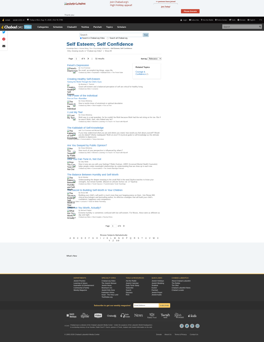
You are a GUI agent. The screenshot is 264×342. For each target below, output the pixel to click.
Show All (108, 51)
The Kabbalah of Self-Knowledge (85, 127)
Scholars (121, 27)
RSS (127, 295)
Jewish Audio (157, 295)
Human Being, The (85, 48)
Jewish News (107, 285)
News (139, 315)
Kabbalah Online (108, 292)
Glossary (129, 292)
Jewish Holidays (158, 281)
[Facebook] (182, 326)
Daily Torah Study (132, 285)
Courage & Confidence (141, 73)
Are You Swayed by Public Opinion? (87, 145)
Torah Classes (97, 184)
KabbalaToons (105, 72)
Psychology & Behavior (101, 48)
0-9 (117, 240)
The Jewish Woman (109, 283)
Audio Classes (125, 315)
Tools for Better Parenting (97, 201)
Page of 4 (77, 58)
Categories (43, 27)
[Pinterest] (192, 326)
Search (128, 290)
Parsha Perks (108, 217)
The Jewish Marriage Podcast (114, 168)
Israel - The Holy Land (110, 295)
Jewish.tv (98, 315)
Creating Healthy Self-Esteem (83, 79)
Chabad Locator (178, 290)
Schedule (58, 27)
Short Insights (97, 105)
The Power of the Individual (82, 95)
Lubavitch (100, 325)
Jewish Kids (193, 315)
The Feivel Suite (117, 72)
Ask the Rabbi (208, 20)
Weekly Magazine (80, 290)
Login (185, 20)
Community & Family (81, 288)
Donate (242, 20)
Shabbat (155, 285)
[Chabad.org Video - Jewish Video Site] (16, 26)
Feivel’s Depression (78, 65)
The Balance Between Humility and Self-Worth (92, 174)
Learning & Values (80, 283)
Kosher (154, 288)
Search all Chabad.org (118, 38)
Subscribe (129, 288)
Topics (109, 27)
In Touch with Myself (121, 121)
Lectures (95, 89)
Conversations (86, 139)
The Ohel (175, 285)
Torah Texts (166, 315)
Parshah (97, 27)
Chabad (93, 325)
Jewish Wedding (158, 283)
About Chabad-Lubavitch (181, 281)
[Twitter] (187, 326)
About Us (167, 334)
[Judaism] (6, 20)
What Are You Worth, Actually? (84, 207)
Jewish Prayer (157, 292)
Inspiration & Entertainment (84, 285)
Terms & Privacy (181, 334)
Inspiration (95, 72)
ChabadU (72, 27)
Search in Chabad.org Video (93, 38)
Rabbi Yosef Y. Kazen (103, 327)
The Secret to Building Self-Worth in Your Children (95, 190)
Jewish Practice (79, 281)
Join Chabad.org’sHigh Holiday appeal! (121, 3)
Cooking (152, 315)
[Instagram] (197, 326)
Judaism (125, 327)
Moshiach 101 (107, 288)
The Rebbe (176, 283)
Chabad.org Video (85, 72)
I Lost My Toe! (75, 112)
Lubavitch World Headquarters (142, 325)
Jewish (134, 327)
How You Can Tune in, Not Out (84, 159)
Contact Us (194, 334)
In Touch (109, 121)
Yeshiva (85, 27)
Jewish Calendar (132, 283)
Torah (120, 327)
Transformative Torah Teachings (115, 184)
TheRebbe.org (107, 297)
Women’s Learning (98, 121)
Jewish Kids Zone (108, 290)
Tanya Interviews (98, 139)
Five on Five (107, 105)
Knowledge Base (72, 48)
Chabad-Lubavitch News (181, 288)
